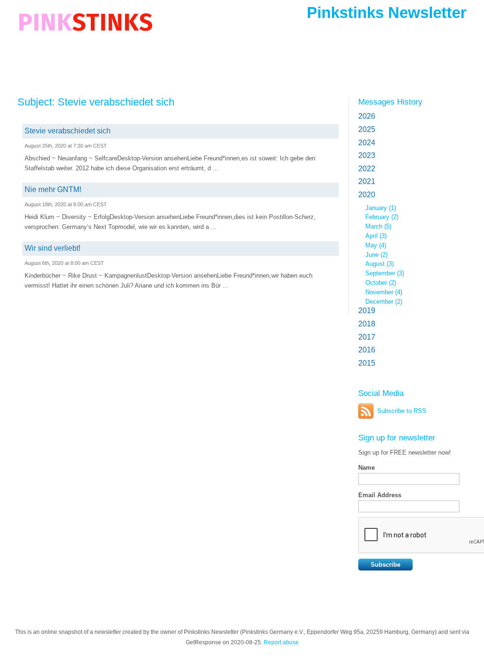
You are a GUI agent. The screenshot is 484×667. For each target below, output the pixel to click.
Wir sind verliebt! (52, 248)
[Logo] (85, 29)
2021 (366, 181)
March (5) (378, 226)
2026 (366, 116)
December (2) (383, 301)
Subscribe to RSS (401, 410)
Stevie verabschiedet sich (68, 131)
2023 (366, 155)
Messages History (390, 101)
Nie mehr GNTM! (53, 189)
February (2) (381, 216)
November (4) (383, 292)
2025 (366, 129)
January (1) (380, 207)
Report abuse (281, 642)
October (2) (380, 282)
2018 (366, 324)
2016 (366, 350)
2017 (366, 337)
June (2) (376, 254)
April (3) (376, 235)
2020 (366, 195)
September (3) (384, 273)
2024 (366, 143)
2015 (366, 363)
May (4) (375, 245)
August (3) (379, 263)
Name (366, 467)
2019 (366, 311)
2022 (366, 169)
